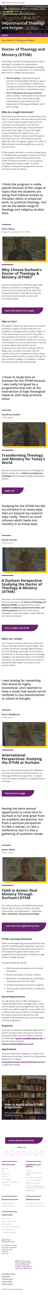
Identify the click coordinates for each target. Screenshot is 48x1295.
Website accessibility (33, 1183)
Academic (25, 9)
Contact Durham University (21, 1140)
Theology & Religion (38, 9)
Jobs (3, 1171)
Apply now (10, 490)
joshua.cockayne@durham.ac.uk (17, 1044)
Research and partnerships (35, 1206)
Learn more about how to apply (20, 310)
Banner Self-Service (9, 1221)
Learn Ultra (6, 1219)
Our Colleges (6, 1179)
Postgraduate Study (11, 11)
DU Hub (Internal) (8, 1230)
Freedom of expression (34, 1177)
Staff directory (7, 1224)
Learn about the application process (22, 926)
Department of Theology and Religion (23, 25)
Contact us (6, 1174)
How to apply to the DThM (17, 628)
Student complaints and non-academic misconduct (35, 1187)
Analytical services (8, 1206)
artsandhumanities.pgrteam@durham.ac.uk (23, 1062)
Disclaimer (6, 1276)
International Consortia (34, 1203)
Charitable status (8, 1274)
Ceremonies (6, 1185)
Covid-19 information (33, 1180)
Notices (28, 1170)
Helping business (8, 1203)
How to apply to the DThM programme (24, 1106)
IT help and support (9, 1232)
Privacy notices (7, 1284)
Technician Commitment (10, 1227)
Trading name (7, 1279)
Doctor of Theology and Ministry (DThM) (18, 14)
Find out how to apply (15, 793)
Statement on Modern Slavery (34, 1174)
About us (21, 1147)
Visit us (4, 1177)
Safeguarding (30, 1190)
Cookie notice (7, 1281)
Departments (15, 9)
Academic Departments (10, 1182)
